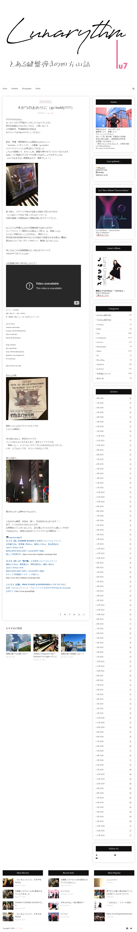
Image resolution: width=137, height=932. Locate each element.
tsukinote (114, 364)
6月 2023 (114, 577)
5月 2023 (114, 582)
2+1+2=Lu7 (65, 891)
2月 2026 (114, 426)
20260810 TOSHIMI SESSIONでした (29, 904)
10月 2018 (114, 831)
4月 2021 (114, 699)
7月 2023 (114, 572)
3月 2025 (114, 478)
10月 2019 (114, 784)
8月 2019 (114, 793)
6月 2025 (114, 464)
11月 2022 (114, 610)
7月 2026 (114, 403)
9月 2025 (114, 450)
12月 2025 (114, 436)
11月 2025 (114, 441)
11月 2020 (114, 723)
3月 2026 (114, 422)
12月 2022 (114, 605)
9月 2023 (114, 563)
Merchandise (114, 347)
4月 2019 (114, 812)
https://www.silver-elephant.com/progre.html (40, 554)
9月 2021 (114, 676)
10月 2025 (114, 445)
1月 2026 (114, 431)
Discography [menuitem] (27, 89)
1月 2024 (114, 544)
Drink (114, 329)
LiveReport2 (114, 338)
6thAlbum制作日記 (114, 315)
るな (52, 113)
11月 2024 (114, 497)
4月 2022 (114, 643)
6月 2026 (114, 408)
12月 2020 (114, 718)
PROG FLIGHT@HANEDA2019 (119, 914)
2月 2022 (114, 652)
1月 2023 (114, 600)
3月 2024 (114, 535)
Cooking (114, 325)
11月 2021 (114, 666)
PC (114, 356)
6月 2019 (114, 802)
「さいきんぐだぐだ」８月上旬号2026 (28, 915)
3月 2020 (114, 760)
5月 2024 (114, 525)
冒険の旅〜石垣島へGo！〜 (72, 654)
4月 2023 (114, 586)
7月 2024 (114, 516)
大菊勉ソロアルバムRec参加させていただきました (28, 892)
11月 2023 (114, 553)
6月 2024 (114, 520)
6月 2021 (114, 690)
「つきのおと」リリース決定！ (119, 903)
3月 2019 (114, 817)
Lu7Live (114, 342)
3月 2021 (114, 704)
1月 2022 (114, 657)
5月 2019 (114, 807)
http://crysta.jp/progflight (25, 591)
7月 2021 (114, 685)
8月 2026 (114, 398)
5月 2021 (114, 694)
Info (114, 333)
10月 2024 (114, 502)
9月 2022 (114, 619)
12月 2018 (114, 826)
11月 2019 (114, 779)
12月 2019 (114, 774)
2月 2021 (114, 708)
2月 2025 (114, 483)
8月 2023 (114, 567)
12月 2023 (114, 549)
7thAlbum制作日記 (114, 320)
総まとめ (114, 378)
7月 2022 (114, 629)
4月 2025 (114, 473)
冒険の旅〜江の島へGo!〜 (17, 654)
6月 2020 (114, 746)
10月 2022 (114, 614)
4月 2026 (114, 417)
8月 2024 (114, 511)
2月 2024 (114, 539)
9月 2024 (114, 506)
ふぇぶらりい (112, 880)
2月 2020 (114, 765)
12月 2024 (114, 492)
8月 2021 (114, 680)
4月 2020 (114, 755)
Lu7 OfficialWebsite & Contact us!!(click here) (105, 147)
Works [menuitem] (38, 89)
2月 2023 (114, 596)
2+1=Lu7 (64, 914)
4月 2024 (114, 530)
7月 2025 (114, 459)
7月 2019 (114, 798)
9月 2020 (114, 732)
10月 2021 (114, 671)
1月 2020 (114, 770)
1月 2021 (114, 713)
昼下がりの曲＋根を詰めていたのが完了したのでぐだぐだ (119, 892)
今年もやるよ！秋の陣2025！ (73, 903)
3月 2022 (114, 647)
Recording (114, 360)
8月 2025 (114, 455)
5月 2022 (114, 638)
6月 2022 (114, 633)
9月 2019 (114, 788)
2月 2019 (114, 821)
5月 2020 (114, 751)
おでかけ (114, 369)
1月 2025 (114, 488)
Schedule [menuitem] (14, 89)
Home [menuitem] (5, 89)
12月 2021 (114, 661)
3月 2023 (114, 591)
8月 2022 (114, 624)
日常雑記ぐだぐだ (114, 374)
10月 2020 (114, 727)
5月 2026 (114, 412)
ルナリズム (19, 928)
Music (114, 351)
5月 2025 (114, 469)
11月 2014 (114, 835)
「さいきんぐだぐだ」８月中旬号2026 (28, 881)
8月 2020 (114, 737)
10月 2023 (114, 558)
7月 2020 (114, 741)
